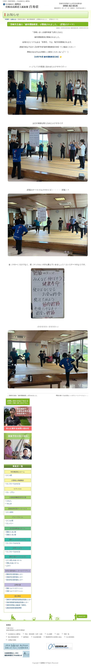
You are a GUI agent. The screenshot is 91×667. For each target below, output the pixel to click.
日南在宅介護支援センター (14, 577)
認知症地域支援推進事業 (14, 608)
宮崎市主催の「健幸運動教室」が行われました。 (22, 395)
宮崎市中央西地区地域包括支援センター (18, 599)
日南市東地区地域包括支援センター (17, 602)
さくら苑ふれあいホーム (14, 560)
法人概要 (49, 634)
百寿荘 (43, 663)
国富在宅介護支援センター (14, 574)
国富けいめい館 (11, 532)
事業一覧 (66, 634)
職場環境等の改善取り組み (54, 637)
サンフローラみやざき (13, 484)
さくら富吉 (9, 512)
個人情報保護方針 (13, 637)
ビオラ (8, 566)
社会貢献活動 (37, 637)
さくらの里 (9, 520)
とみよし (9, 501)
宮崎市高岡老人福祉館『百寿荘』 (16, 605)
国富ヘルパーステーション (14, 588)
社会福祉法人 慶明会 (14, 634)
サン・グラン (10, 492)
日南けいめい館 (11, 535)
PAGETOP (81, 616)
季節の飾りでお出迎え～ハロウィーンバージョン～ (72, 395)
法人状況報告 (70, 637)
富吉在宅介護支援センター (14, 580)
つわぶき (9, 503)
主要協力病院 (12, 640)
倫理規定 (26, 637)
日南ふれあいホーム (12, 563)
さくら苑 (9, 475)
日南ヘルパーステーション (14, 591)
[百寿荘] (26, 6)
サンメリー (9, 523)
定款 (58, 634)
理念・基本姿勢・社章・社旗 (33, 634)
